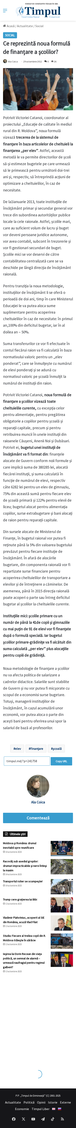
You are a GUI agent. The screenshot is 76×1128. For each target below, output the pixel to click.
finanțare (36, 748)
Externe (65, 1102)
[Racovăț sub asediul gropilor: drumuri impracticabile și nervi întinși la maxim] (62, 866)
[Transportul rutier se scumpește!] (62, 886)
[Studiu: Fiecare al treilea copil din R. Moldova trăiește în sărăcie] (62, 941)
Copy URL (61, 761)
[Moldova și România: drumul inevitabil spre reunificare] (62, 848)
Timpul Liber (40, 1109)
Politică (29, 1102)
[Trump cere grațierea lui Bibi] (62, 904)
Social (39, 26)
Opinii (41, 1102)
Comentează (38, 818)
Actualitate (25, 26)
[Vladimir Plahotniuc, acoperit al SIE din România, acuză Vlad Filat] (62, 923)
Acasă (10, 26)
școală (57, 748)
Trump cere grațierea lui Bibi (20, 899)
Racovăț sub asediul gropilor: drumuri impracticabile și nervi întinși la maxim (25, 865)
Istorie (52, 1102)
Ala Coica (13, 61)
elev (18, 748)
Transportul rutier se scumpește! (23, 881)
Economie (22, 1109)
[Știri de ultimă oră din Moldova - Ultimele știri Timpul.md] (38, 10)
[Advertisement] (38, 1017)
